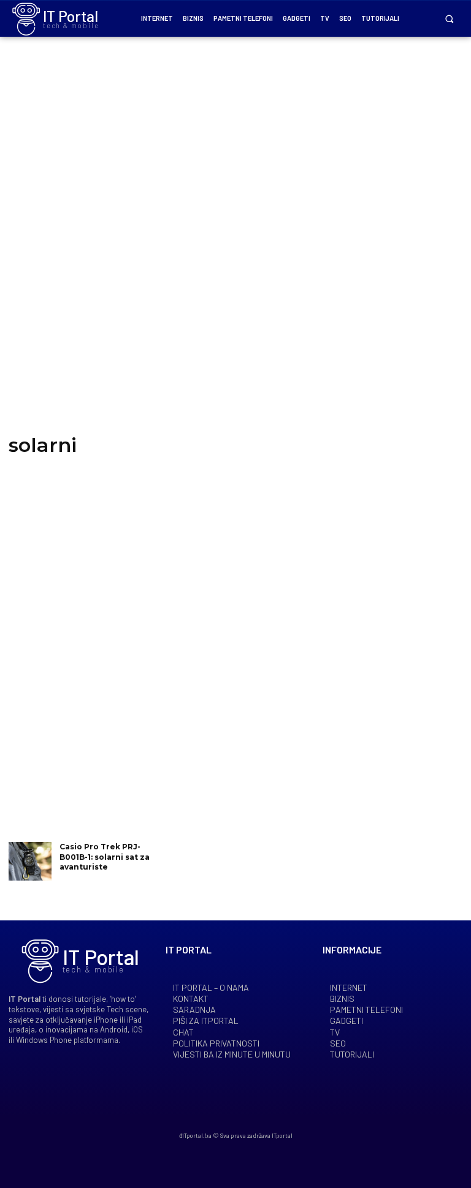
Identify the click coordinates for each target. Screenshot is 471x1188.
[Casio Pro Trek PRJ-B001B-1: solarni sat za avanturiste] (30, 861)
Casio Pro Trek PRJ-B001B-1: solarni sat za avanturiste (104, 857)
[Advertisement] (235, 245)
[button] (449, 18)
